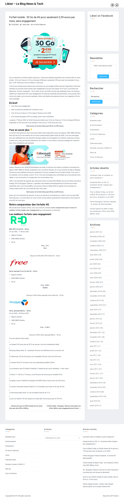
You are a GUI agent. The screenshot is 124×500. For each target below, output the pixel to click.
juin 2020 (93, 264)
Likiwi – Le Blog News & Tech (24, 3)
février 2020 (94, 282)
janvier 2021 (94, 232)
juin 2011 (93, 355)
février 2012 (94, 323)
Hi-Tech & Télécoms (40, 24)
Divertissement (96, 125)
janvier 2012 (94, 328)
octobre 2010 (95, 392)
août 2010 (94, 401)
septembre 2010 (96, 396)
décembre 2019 (96, 291)
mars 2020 (94, 278)
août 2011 (94, 346)
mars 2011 (94, 369)
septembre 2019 (96, 305)
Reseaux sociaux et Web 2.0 (101, 148)
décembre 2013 (96, 314)
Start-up (93, 152)
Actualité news (95, 121)
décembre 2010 (96, 383)
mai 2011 (93, 360)
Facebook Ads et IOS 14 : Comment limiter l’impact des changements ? (101, 184)
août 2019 (94, 310)
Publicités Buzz (96, 143)
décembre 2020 (96, 236)
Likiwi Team (26, 24)
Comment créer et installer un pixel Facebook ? (99, 437)
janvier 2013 (94, 319)
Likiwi (92, 139)
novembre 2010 (96, 387)
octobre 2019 (95, 300)
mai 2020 (93, 268)
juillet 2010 (94, 405)
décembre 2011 (96, 332)
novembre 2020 (96, 241)
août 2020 (94, 255)
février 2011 (94, 374)
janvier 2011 (94, 378)
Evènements (94, 130)
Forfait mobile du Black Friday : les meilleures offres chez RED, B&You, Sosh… (102, 211)
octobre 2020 (95, 246)
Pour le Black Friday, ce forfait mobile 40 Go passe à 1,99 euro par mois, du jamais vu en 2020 (102, 194)
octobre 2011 (95, 342)
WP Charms (115, 496)
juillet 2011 (94, 351)
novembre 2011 (96, 337)
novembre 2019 (96, 296)
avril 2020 (94, 273)
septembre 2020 (96, 250)
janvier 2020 (94, 287)
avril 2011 (94, 364)
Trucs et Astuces (96, 157)
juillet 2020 (94, 259)
